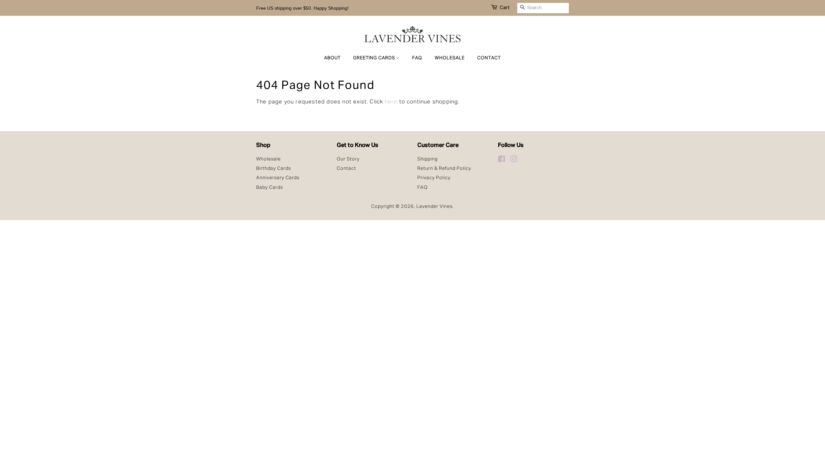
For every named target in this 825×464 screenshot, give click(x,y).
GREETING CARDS (374, 58)
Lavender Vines (434, 206)
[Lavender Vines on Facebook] (502, 160)
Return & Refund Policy (444, 168)
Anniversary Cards (277, 178)
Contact (346, 168)
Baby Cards (269, 187)
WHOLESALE (450, 58)
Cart (505, 7)
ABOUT (332, 58)
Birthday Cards (273, 168)
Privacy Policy (434, 178)
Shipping (427, 159)
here (391, 102)
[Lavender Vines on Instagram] (514, 160)
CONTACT (489, 58)
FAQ (417, 58)
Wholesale (268, 159)
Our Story (348, 159)
